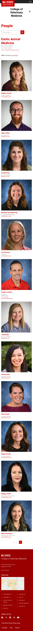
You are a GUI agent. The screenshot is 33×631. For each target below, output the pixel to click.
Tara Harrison (5, 252)
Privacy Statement (24, 603)
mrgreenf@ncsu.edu (6, 216)
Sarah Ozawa (5, 374)
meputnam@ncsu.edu (6, 497)
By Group (15, 55)
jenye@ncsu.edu (5, 338)
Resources (17, 627)
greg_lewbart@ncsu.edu (7, 298)
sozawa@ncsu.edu (5, 378)
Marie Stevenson (6, 533)
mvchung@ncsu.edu (6, 96)
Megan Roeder (6, 454)
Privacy (11, 627)
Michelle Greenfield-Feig (9, 212)
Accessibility (4, 627)
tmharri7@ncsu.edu (6, 256)
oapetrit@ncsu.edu (5, 417)
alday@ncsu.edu (5, 176)
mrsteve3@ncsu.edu (6, 537)
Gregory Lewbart (6, 292)
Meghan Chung (6, 93)
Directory (5, 608)
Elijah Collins (5, 133)
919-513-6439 (4, 297)
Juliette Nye (5, 335)
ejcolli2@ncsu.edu (5, 136)
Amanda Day (5, 173)
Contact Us (22, 606)
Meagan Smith (6, 494)
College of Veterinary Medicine (16, 12)
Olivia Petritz (5, 414)
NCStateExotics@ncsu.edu (12, 50)
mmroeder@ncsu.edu (6, 457)
